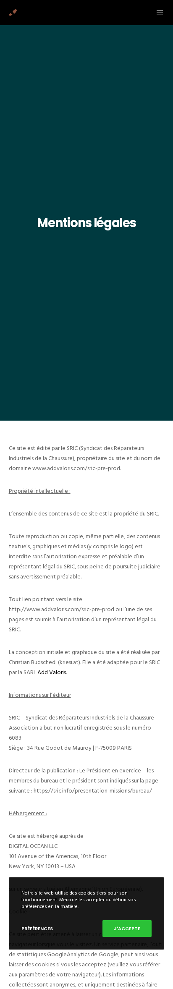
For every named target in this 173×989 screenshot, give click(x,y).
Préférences (37, 928)
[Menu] (158, 12)
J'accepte (127, 928)
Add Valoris (51, 672)
